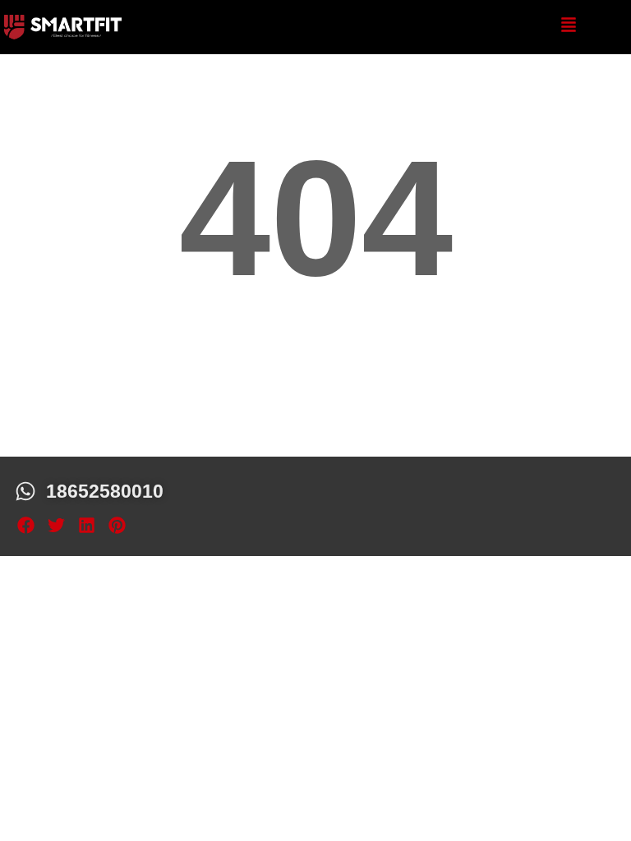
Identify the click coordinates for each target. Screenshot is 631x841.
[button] (26, 525)
